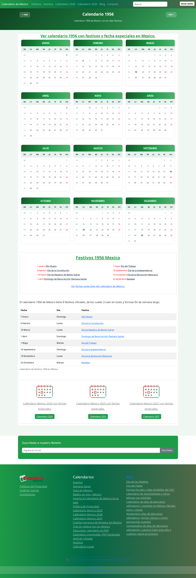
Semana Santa (82, 486)
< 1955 (25, 14)
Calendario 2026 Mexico (98, 570)
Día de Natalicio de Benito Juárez (97, 329)
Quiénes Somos (29, 490)
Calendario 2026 (65, 4)
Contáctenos (27, 494)
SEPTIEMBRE (150, 148)
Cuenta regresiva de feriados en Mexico (97, 522)
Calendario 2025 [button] (98, 416)
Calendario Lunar (83, 546)
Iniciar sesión (187, 3)
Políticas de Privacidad (33, 486)
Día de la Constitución (92, 323)
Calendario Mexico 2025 (87, 510)
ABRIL (45, 95)
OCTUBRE (46, 200)
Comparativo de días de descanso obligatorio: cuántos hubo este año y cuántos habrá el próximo (148, 530)
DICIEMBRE (150, 200)
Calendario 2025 (87, 4)
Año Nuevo (87, 316)
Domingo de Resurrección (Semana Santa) (102, 336)
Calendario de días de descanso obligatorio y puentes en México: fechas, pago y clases (151, 506)
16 (171, 171)
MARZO (150, 42)
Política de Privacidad (86, 506)
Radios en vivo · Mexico (87, 494)
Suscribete (167, 450)
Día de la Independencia (93, 349)
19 (136, 72)
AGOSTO (98, 148)
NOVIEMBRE (98, 200)
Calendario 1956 (98, 14)
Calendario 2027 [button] (151, 416)
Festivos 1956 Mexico (98, 257)
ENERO (46, 42)
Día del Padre (134, 485)
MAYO (98, 95)
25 (142, 235)
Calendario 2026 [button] (45, 416)
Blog (102, 4)
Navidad (85, 362)
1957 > (171, 14)
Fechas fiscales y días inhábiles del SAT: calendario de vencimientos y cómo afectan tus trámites (150, 494)
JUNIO (150, 95)
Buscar (173, 4)
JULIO (46, 148)
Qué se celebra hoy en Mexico (91, 526)
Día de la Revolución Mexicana (96, 356)
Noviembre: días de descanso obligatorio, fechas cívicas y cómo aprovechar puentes (147, 518)
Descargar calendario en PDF (91, 530)
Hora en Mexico (82, 490)
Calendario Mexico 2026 (87, 514)
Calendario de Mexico (15, 4)
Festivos (36, 4)
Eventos (48, 4)
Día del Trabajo (89, 342)
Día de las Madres (137, 481)
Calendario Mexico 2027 (87, 518)
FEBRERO (98, 42)
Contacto (112, 4)
